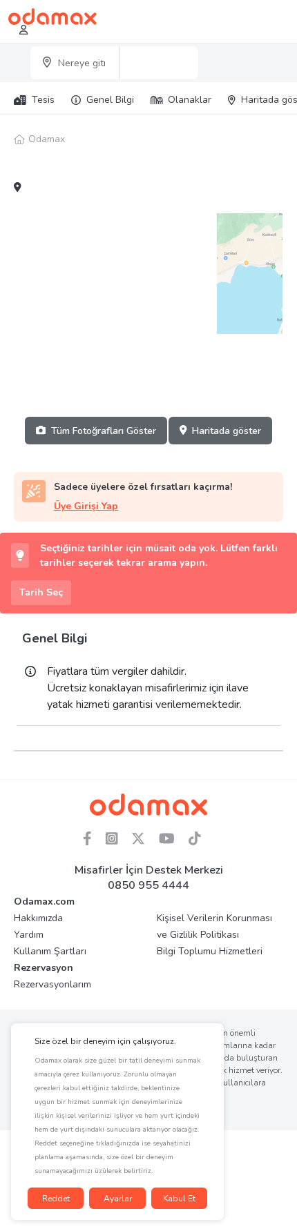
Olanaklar (189, 99)
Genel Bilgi (110, 99)
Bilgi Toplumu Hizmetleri (209, 951)
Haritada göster (226, 430)
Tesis (43, 99)
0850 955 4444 (148, 885)
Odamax (46, 139)
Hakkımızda (38, 918)
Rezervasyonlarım (52, 984)
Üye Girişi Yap (86, 506)
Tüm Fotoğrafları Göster (103, 430)
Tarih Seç (41, 592)
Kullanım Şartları (50, 951)
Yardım (29, 934)
